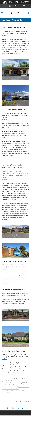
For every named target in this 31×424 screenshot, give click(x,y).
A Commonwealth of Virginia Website (19, 1)
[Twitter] (8, 408)
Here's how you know (22, 2)
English (4, 6)
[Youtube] (13, 408)
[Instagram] (23, 408)
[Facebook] (3, 408)
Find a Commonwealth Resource (21, 6)
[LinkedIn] (18, 408)
